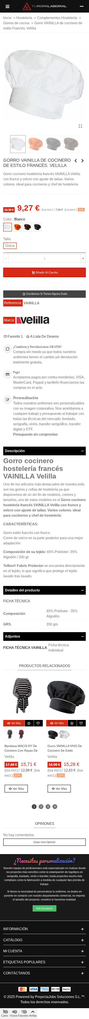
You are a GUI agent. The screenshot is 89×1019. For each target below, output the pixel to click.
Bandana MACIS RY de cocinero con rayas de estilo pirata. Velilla (21, 750)
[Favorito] (38, 723)
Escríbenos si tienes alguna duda (44, 294)
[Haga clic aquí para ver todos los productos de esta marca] (32, 320)
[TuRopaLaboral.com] (44, 6)
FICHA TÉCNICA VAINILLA (25, 647)
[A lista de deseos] (29, 723)
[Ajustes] (82, 6)
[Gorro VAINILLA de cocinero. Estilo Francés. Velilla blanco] (80, 126)
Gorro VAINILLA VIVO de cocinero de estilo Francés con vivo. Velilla (65, 750)
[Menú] (7, 6)
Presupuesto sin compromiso (35, 434)
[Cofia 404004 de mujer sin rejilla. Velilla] (75, 161)
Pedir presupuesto (44, 908)
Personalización (25, 398)
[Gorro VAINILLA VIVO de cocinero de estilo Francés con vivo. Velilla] (82, 161)
